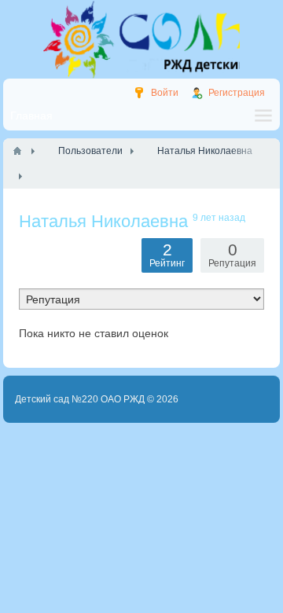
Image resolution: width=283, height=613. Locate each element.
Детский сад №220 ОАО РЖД (80, 399)
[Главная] (17, 150)
